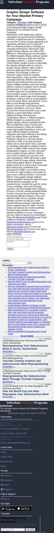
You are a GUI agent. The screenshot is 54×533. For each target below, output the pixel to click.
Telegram (7, 489)
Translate (5, 513)
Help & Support (8, 494)
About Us (5, 499)
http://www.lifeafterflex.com (28, 217)
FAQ (24, 433)
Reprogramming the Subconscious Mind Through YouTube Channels (26, 278)
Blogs (3, 466)
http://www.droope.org (17, 229)
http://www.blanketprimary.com (21, 222)
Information (6, 416)
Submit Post (7, 456)
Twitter (6, 484)
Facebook (7, 475)
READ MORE (27, 336)
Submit (10, 249)
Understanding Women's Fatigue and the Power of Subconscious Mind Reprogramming (29, 306)
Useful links (6, 447)
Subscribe (30, 530)
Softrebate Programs (28, 2)
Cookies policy (14, 433)
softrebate (22, 22)
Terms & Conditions (10, 428)
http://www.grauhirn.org (24, 231)
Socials (4, 470)
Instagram (7, 480)
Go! (29, 263)
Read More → (9, 351)
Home (3, 452)
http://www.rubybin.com (17, 227)
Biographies (6, 461)
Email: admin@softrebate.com (15, 442)
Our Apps (5, 503)
